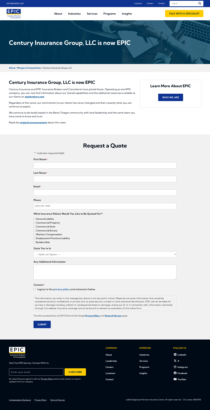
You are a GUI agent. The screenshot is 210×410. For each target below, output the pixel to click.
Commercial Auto (45, 226)
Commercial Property (48, 222)
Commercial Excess (46, 230)
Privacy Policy (47, 379)
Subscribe (75, 372)
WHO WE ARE (170, 97)
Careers (150, 3)
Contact (161, 3)
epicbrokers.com (34, 96)
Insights (143, 373)
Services (143, 361)
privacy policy (61, 289)
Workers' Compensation (49, 234)
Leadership (111, 361)
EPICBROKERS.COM (15, 3)
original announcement (33, 122)
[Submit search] (199, 3)
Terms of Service (57, 400)
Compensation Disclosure (20, 400)
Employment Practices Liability (53, 238)
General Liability (45, 218)
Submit (42, 324)
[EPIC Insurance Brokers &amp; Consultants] (17, 352)
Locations (138, 3)
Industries (144, 354)
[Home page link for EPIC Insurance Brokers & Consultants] (14, 13)
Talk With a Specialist (184, 13)
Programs (144, 367)
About (109, 354)
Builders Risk (43, 242)
